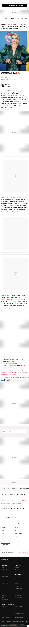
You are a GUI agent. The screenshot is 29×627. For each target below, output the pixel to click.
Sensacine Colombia (19, 613)
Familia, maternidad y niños (20, 523)
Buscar (23, 552)
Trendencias (3, 595)
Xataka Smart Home (5, 574)
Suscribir (24, 500)
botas (2, 533)
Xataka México (4, 606)
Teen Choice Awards (6, 94)
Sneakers (3, 523)
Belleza (17, 530)
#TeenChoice (11, 361)
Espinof (16, 578)
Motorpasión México (19, 617)
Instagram (18, 508)
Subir (23, 559)
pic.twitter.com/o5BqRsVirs (10, 363)
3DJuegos (17, 567)
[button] (8, 84)
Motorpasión (17, 586)
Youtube (15, 508)
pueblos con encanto (6, 539)
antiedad (17, 539)
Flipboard (16, 73)
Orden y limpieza (19, 536)
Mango (17, 18)
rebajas (22, 18)
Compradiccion (4, 599)
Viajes (16, 527)
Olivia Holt (16, 377)
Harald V (12, 18)
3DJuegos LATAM (18, 606)
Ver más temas (5, 544)
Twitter (14, 73)
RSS (21, 508)
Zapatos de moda (6, 536)
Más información (12, 625)
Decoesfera (3, 597)
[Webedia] (5, 560)
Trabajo (3, 527)
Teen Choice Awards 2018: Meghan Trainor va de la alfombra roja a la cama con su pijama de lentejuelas (14, 372)
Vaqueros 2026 (14, 488)
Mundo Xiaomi (4, 576)
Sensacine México (18, 611)
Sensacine (17, 576)
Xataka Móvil (4, 569)
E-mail (19, 73)
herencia (27, 18)
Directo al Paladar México (6, 617)
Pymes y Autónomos (19, 597)
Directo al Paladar (5, 586)
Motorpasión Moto (19, 588)
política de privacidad (17, 503)
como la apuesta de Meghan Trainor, (11, 299)
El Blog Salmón (18, 595)
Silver (2, 530)
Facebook (11, 73)
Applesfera (3, 571)
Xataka (2, 567)
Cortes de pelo (19, 533)
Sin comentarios (6, 73)
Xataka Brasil (4, 608)
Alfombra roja (9, 377)
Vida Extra (17, 569)
